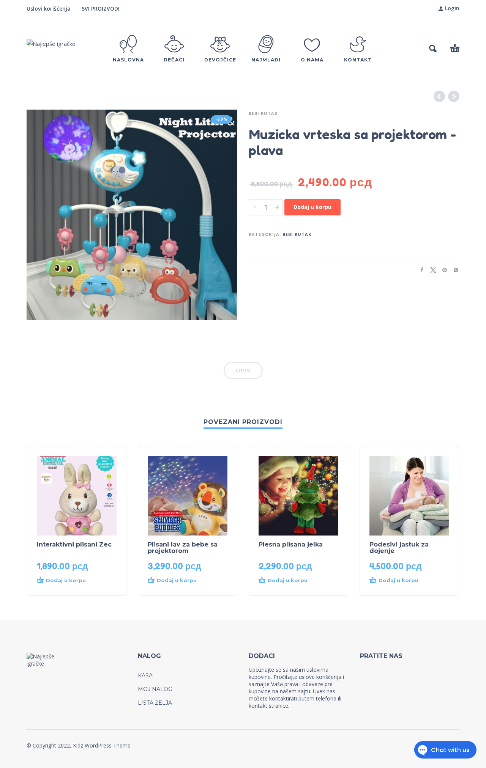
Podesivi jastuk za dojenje (399, 547)
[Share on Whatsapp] (453, 270)
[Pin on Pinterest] (442, 270)
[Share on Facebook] (419, 270)
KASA (145, 675)
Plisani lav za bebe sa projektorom (183, 547)
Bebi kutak (263, 113)
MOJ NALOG (155, 689)
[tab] (243, 372)
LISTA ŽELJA (155, 702)
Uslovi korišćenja (49, 8)
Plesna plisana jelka (291, 544)
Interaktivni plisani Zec (74, 544)
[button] (433, 48)
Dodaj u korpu (312, 206)
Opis (243, 370)
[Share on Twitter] (431, 270)
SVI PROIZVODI (101, 8)
